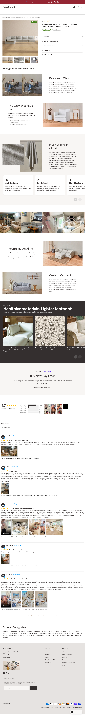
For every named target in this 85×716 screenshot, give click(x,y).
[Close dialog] (70, 343)
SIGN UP (27, 366)
